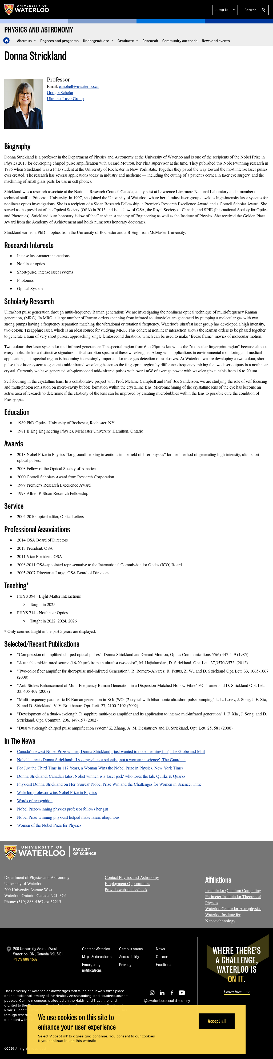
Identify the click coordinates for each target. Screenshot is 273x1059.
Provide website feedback (126, 889)
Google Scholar (60, 92)
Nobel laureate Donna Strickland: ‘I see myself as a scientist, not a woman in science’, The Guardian (101, 759)
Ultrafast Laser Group (65, 98)
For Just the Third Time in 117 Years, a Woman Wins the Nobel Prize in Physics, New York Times (100, 768)
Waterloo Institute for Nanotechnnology (222, 917)
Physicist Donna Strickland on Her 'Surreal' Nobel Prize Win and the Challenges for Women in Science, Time (109, 784)
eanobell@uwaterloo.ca (79, 86)
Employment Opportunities (127, 883)
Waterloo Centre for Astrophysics (233, 908)
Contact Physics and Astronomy (132, 877)
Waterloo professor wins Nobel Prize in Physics (57, 792)
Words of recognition (35, 800)
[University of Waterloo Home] (27, 9)
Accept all (217, 1021)
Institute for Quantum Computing (233, 890)
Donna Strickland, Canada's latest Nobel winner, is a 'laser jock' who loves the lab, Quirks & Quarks (101, 776)
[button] (225, 10)
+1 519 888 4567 (25, 959)
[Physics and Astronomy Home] (6, 40)
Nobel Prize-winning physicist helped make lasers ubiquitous (68, 817)
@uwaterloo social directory (167, 1000)
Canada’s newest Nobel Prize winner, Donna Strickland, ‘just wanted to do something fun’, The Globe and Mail (111, 751)
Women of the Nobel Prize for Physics (49, 825)
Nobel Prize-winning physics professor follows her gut (62, 809)
